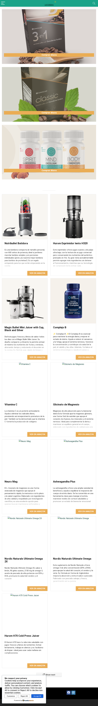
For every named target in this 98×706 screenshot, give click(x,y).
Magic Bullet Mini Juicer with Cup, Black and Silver (24, 329)
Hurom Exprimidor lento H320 (70, 243)
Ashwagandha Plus (64, 481)
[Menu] (3, 3)
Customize (11, 696)
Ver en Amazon (37, 273)
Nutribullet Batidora (16, 243)
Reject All (24, 696)
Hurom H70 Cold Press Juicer (22, 635)
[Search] (94, 3)
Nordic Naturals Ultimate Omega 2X (24, 560)
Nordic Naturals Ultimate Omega (72, 558)
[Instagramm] (73, 693)
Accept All (37, 696)
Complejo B (59, 327)
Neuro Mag (11, 481)
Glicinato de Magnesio (66, 404)
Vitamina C (11, 404)
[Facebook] (69, 693)
